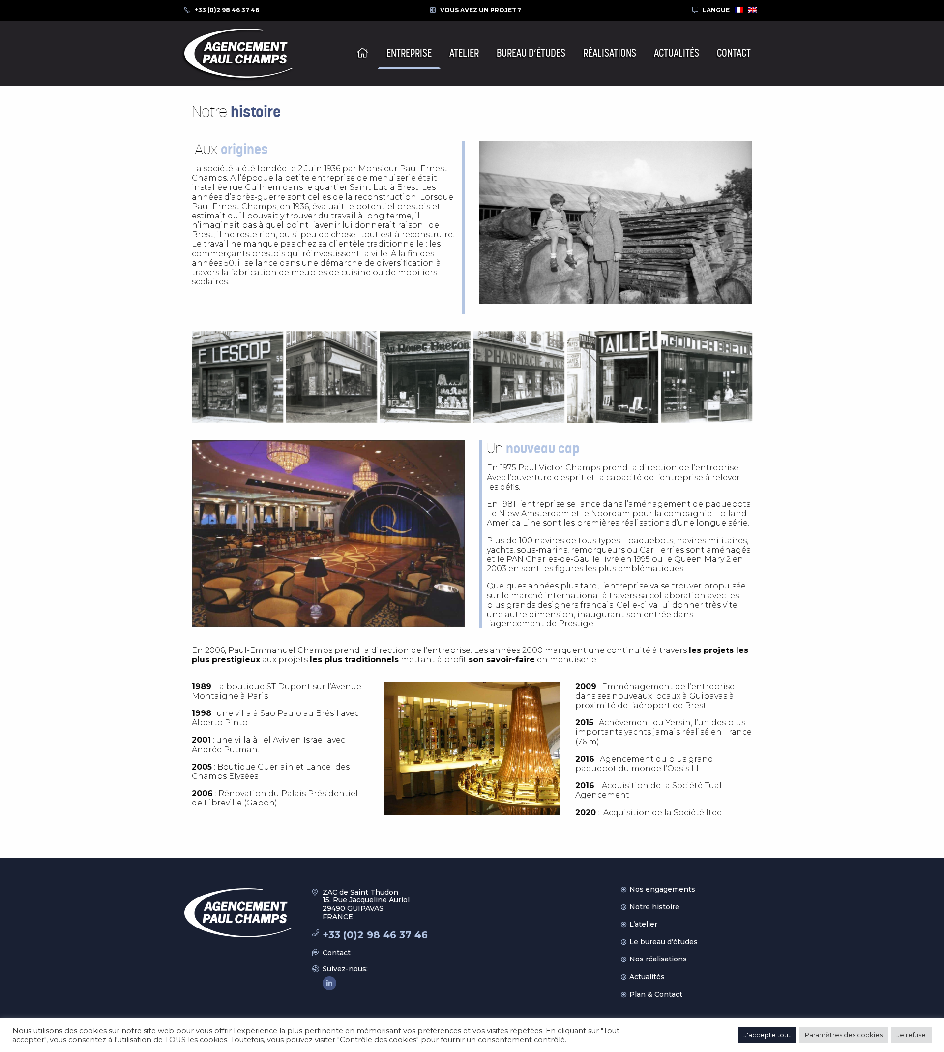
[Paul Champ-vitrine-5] (612, 377)
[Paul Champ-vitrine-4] (518, 377)
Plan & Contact (655, 994)
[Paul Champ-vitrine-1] (237, 377)
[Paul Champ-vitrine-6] (706, 377)
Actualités (647, 976)
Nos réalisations (658, 959)
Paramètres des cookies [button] (844, 1035)
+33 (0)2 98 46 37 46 (227, 10)
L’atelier (643, 924)
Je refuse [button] (911, 1035)
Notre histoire (654, 906)
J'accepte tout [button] (767, 1035)
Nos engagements (662, 889)
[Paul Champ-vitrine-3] (425, 377)
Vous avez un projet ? (480, 10)
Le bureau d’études (663, 941)
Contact (337, 952)
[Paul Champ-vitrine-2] (331, 377)
